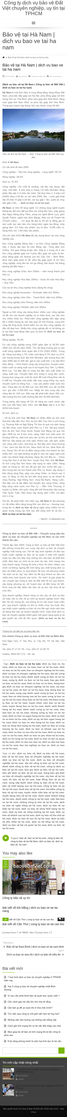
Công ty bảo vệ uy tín (16, 898)
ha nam (23, 844)
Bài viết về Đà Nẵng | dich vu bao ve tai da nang (30, 909)
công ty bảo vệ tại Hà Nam (24, 841)
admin (21, 1079)
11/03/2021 (23, 1076)
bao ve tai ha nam (37, 838)
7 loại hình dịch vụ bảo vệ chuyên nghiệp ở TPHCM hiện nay (32, 979)
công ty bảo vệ (55, 838)
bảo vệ (23, 838)
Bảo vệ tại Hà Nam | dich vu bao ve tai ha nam (32, 67)
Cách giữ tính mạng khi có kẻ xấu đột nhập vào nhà (34, 1026)
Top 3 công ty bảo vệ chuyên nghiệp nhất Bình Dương (29, 988)
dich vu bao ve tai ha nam (16, 514)
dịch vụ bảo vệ (46, 841)
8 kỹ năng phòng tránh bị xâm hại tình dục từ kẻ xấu (34, 1041)
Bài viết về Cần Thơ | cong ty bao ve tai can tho (33, 924)
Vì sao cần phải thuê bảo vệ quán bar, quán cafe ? (34, 995)
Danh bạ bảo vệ (38, 76)
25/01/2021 (23, 1092)
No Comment (55, 76)
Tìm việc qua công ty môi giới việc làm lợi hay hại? (34, 1013)
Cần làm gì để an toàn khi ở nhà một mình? (30, 1007)
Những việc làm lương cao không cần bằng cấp (32, 1019)
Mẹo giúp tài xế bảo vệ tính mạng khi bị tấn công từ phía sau (32, 1033)
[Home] (3, 57)
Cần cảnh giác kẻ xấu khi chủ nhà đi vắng (29, 1001)
